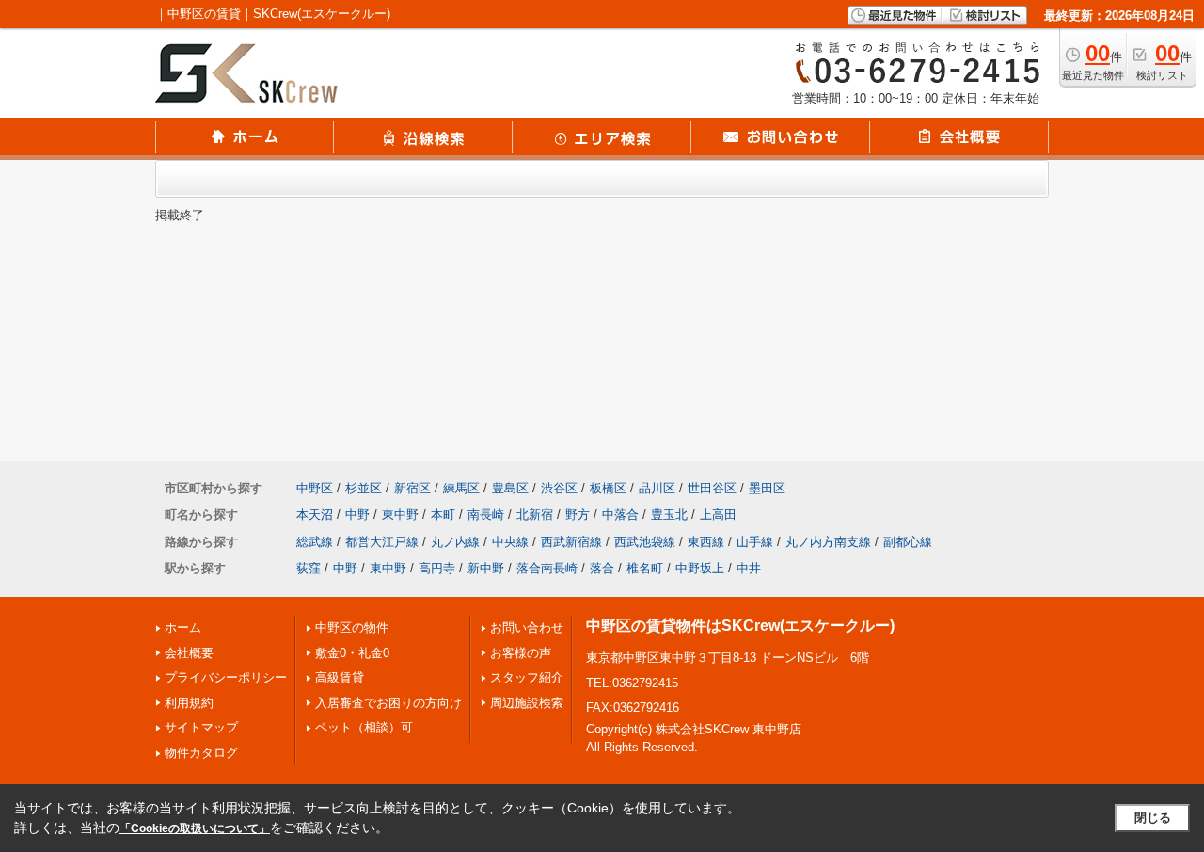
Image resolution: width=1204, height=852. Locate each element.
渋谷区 (559, 488)
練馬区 (461, 488)
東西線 (706, 542)
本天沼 (314, 514)
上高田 (718, 514)
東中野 (400, 514)
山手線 (755, 542)
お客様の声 (520, 653)
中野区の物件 (351, 627)
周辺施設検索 (526, 703)
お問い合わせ (526, 627)
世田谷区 (712, 488)
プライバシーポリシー (226, 677)
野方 (577, 514)
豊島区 (510, 488)
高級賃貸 (339, 677)
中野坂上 (699, 568)
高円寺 (437, 568)
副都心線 (907, 542)
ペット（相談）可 (364, 727)
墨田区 (767, 488)
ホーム (183, 627)
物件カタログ (201, 753)
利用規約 (189, 703)
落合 (602, 568)
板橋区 (608, 488)
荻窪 (308, 568)
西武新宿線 (571, 542)
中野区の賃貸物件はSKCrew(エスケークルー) (740, 626)
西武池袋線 (644, 542)
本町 (443, 514)
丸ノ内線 (455, 542)
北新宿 (534, 514)
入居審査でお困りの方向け (388, 703)
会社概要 (189, 653)
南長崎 (485, 514)
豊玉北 (669, 514)
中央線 (510, 542)
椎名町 (644, 568)
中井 (749, 568)
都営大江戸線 (382, 542)
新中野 (485, 568)
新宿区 (412, 488)
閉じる (1152, 818)
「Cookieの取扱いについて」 (194, 828)
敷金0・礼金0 (352, 653)
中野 (357, 514)
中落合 (620, 514)
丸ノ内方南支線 (828, 542)
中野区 (314, 488)
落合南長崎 (547, 568)
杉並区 (363, 488)
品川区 (657, 488)
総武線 (314, 542)
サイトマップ (201, 727)
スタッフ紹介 (526, 677)
